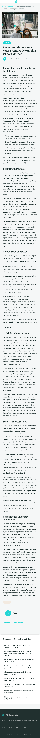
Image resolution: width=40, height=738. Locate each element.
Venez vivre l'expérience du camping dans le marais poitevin (18, 692)
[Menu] (23, 1)
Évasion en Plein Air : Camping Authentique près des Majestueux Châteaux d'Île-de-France (19, 667)
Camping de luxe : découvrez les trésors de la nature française (19, 679)
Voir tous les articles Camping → (14, 623)
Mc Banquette (12, 715)
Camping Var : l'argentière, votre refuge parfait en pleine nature (19, 685)
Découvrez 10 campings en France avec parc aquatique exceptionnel (18, 646)
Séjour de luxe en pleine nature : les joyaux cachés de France (18, 698)
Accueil (4, 6)
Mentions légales (14, 727)
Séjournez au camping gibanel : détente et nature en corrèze (17, 673)
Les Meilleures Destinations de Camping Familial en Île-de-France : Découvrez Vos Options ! (18, 653)
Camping (10, 6)
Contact (23, 727)
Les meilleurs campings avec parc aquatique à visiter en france (19, 660)
